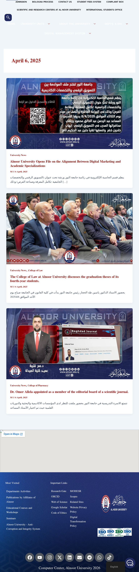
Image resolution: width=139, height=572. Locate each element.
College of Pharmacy (38, 385)
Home (11, 23)
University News (18, 155)
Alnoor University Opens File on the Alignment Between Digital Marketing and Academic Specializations (65, 163)
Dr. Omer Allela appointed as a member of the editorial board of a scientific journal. (69, 391)
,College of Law (35, 270)
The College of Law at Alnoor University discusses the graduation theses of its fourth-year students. (64, 278)
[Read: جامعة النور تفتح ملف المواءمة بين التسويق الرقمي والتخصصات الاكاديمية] (69, 113)
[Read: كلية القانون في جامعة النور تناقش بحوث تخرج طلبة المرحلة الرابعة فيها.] (69, 228)
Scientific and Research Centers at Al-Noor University (49, 10)
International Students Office (104, 10)
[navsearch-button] (8, 17)
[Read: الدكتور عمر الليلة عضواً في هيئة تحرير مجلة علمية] (69, 343)
